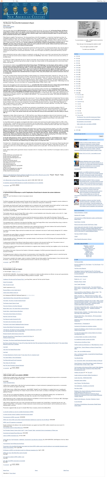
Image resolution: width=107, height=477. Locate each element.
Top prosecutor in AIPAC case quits (11, 417)
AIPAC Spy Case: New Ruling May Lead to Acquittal (15, 452)
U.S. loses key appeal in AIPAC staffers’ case (13, 456)
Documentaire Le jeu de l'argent (12, 269)
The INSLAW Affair (78, 358)
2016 (77, 74)
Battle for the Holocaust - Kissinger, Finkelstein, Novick (87, 399)
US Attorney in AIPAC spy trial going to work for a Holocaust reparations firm (20, 450)
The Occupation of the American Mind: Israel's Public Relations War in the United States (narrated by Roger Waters (88, 368)
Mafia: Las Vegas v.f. (79, 295)
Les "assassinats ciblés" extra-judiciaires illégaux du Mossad (88, 360)
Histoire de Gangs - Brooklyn (80, 312)
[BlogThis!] (14, 185)
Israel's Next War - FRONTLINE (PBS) (83, 377)
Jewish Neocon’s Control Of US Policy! (24, 336)
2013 (77, 81)
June (78, 106)
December (79, 94)
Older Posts (66, 470)
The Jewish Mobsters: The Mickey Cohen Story (87, 292)
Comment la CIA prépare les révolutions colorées (85, 326)
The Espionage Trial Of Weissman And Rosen (13, 443)
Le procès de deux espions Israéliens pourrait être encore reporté (18, 414)
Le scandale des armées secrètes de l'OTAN (84, 339)
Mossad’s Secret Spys (8, 336)
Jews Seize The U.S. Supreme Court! (30, 354)
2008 (77, 92)
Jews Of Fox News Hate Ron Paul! (27, 343)
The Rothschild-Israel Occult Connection (12, 360)
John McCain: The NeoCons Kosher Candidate (13, 329)
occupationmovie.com (80, 370)
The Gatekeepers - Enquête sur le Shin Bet (84, 385)
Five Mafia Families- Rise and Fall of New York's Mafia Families (88, 312)
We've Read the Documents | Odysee (82, 239)
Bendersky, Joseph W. (89, 245)
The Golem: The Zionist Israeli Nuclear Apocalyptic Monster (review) (18, 340)
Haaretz (5, 197)
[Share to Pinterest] (18, 185)
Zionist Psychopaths (8, 282)
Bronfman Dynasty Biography (81, 276)
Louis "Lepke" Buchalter (79, 284)
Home (36, 470)
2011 (77, 86)
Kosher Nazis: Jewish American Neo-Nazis (13, 311)
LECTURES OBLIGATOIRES (81, 243)
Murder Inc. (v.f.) (78, 279)
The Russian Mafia (78, 261)
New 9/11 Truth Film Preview (9, 316)
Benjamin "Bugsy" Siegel (80, 281)
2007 (77, 130)
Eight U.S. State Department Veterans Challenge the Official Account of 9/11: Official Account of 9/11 (26, 174)
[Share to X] (15, 185)
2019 (77, 67)
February (79, 115)
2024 (77, 56)
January (79, 127)
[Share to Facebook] (17, 185)
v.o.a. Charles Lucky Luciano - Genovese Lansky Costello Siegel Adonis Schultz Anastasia (87, 304)
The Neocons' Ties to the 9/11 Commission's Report (18, 23)
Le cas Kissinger (78, 401)
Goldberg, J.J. (89, 251)
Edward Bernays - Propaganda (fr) (82, 323)
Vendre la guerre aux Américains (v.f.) (82, 344)
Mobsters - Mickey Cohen (92, 292)
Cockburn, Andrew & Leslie (89, 248)
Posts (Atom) (13, 473)
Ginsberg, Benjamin (88, 249)
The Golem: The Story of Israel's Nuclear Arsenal (14, 300)
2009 (77, 90)
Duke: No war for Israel (8, 284)
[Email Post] (10, 185)
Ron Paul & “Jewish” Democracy (10, 343)
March (78, 113)
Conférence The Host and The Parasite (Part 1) (14, 279)
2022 (77, 60)
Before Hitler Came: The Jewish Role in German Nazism (16, 308)
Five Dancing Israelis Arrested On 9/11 (12, 319)
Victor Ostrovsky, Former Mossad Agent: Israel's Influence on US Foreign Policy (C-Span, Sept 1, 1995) (88, 364)
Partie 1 (14, 271)
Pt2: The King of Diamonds (92, 272)
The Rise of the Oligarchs (80, 268)
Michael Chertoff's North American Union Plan (13, 333)
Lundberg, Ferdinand (89, 253)
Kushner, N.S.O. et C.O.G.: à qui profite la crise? (89, 153)
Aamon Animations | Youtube (80, 212)
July (78, 103)
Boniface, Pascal (89, 247)
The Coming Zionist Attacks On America (12, 313)
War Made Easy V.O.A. (97, 344)
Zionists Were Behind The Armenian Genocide (13, 327)
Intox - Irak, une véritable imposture (82, 351)
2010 (77, 88)
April (78, 110)
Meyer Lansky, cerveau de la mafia (82, 287)
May (78, 108)
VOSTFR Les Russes (80, 272)
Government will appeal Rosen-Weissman (12, 433)
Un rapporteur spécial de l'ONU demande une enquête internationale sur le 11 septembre (23, 182)
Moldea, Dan (89, 255)
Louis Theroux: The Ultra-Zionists (82, 383)
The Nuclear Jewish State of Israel (11, 303)
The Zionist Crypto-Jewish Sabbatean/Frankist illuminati (16, 324)
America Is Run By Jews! (9, 337)
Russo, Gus (89, 256)
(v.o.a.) (84, 279)
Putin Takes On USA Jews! (9, 362)
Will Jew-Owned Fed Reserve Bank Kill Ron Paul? (46, 343)
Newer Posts (6, 470)
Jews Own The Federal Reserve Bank (11, 349)
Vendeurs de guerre (78, 372)
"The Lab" (89, 372)
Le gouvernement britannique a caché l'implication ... (89, 119)
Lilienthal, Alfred (89, 252)
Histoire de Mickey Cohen (80, 292)
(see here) (5, 347)
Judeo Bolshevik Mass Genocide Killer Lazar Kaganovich (16, 298)
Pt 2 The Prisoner (96, 264)
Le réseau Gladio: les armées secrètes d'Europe (85, 336)
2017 (77, 72)
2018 (77, 70)
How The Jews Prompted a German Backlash (13, 365)
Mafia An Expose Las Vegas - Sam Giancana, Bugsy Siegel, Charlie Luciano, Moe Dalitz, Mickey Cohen (88, 297)
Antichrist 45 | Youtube (79, 215)
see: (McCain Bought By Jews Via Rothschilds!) (14, 331)
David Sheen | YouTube (79, 222)
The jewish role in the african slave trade (12, 321)
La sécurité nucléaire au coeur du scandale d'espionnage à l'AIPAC (18, 411)
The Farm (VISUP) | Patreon (80, 233)
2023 (77, 58)
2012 (77, 83)
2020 (77, 65)
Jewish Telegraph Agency (9, 382)
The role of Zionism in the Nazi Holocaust (12, 306)
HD (99, 368)
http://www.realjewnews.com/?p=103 (33, 329)
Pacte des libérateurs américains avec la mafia (85, 300)
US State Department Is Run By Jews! (12, 354)
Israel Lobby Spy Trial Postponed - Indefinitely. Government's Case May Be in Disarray (23, 439)
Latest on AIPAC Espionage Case (10, 435)
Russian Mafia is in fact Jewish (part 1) (12, 290)
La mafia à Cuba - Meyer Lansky (89, 288)
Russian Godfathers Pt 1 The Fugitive (83, 264)
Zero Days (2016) (78, 388)
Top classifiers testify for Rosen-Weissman (13, 427)
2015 (77, 76)
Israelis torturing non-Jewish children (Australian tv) (86, 375)
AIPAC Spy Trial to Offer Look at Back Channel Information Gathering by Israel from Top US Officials (26, 419)
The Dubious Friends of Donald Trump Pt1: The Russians (87, 271)
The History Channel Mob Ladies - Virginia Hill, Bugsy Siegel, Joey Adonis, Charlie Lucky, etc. (88, 307)
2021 (77, 63)
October (79, 99)
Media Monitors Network (8, 26)
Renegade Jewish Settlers (80, 380)
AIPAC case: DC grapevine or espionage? (12, 422)
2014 (77, 79)
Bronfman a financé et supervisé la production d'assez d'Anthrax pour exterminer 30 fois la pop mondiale (86, 394)
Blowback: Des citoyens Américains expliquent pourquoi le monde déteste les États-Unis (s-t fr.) (87, 391)
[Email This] (12, 185)
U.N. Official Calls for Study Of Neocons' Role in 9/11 (15, 180)
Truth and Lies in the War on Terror (82, 342)
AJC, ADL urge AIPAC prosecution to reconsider (14, 460)
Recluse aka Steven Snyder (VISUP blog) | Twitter (85, 224)
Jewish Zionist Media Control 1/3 (10, 292)
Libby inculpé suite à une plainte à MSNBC (15, 375)
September (79, 101)
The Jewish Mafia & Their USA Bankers (12, 357)
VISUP (76, 236)
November (79, 97)
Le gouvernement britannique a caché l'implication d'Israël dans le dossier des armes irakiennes (31, 192)
